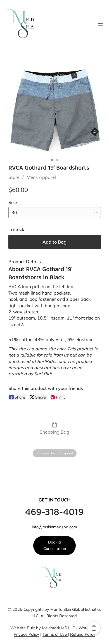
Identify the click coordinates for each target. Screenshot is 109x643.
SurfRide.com (51, 361)
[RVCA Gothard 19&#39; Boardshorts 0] (54, 109)
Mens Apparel (41, 177)
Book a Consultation (54, 545)
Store (14, 177)
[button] (94, 628)
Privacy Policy (26, 634)
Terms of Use (55, 634)
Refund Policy (82, 634)
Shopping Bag (54, 432)
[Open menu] (100, 24)
